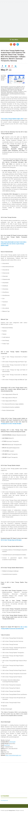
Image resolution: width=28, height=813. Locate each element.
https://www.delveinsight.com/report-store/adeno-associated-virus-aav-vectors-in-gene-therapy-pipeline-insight (14, 243)
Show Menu (15, 39)
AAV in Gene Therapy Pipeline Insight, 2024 (12, 118)
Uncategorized (4, 800)
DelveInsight (12, 741)
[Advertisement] (14, 21)
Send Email (7, 745)
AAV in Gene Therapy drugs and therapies (11, 540)
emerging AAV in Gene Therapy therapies (11, 423)
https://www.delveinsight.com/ (13, 755)
